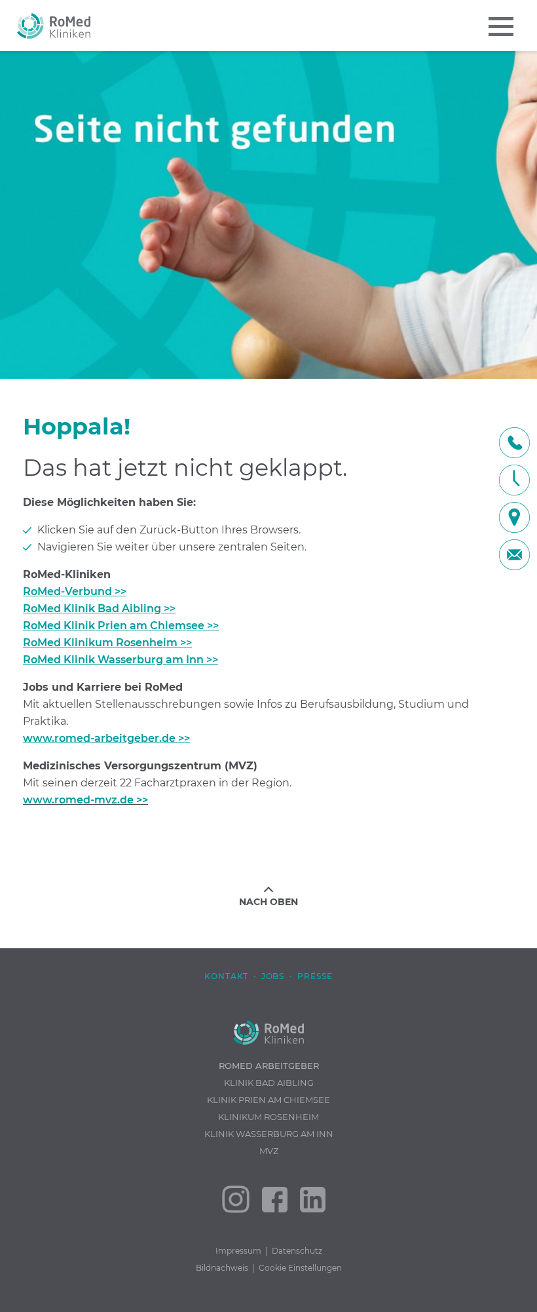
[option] (268, 215)
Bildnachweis (222, 1268)
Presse (315, 976)
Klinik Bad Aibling (269, 1082)
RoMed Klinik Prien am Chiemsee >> (121, 625)
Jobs (273, 976)
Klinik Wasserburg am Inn (268, 1134)
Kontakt (226, 976)
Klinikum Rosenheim (268, 1116)
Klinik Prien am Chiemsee (268, 1099)
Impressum (238, 1251)
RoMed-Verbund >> (74, 591)
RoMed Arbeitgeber (269, 1065)
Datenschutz (297, 1251)
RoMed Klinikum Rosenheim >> (107, 642)
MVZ (268, 1151)
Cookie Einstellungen (300, 1268)
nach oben (268, 902)
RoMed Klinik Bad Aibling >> (99, 608)
